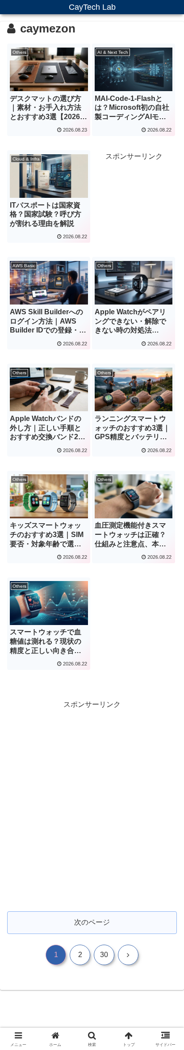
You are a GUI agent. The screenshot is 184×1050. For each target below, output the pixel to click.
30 (104, 954)
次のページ (92, 922)
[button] (165, 1036)
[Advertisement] (134, 196)
